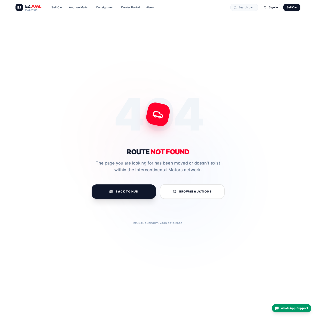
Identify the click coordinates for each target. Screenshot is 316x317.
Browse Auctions (195, 191)
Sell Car (56, 7)
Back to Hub (127, 191)
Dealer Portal (130, 7)
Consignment (105, 7)
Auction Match (79, 7)
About (150, 7)
